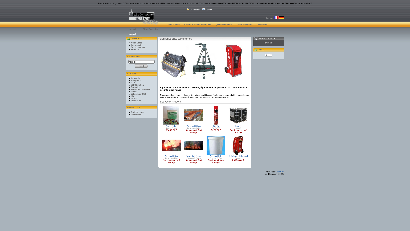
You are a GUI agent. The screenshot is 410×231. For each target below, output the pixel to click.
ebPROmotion (137, 85)
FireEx (216, 126)
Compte (208, 10)
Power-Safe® (171, 126)
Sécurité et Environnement (138, 46)
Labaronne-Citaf (138, 94)
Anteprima (136, 80)
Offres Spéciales (150, 29)
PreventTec (136, 101)
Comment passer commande (197, 25)
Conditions (136, 114)
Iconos (134, 92)
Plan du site (262, 25)
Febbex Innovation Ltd (141, 89)
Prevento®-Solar (193, 126)
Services (135, 49)
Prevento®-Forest (193, 156)
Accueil (132, 29)
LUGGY (134, 98)
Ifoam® (238, 126)
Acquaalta (135, 78)
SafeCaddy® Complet (238, 156)
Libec (133, 96)
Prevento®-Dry (215, 156)
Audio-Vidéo (136, 43)
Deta (133, 83)
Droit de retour (137, 112)
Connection (194, 10)
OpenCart (279, 172)
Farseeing (135, 87)
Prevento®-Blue (171, 156)
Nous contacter (245, 25)
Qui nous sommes (224, 25)
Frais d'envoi (174, 25)
